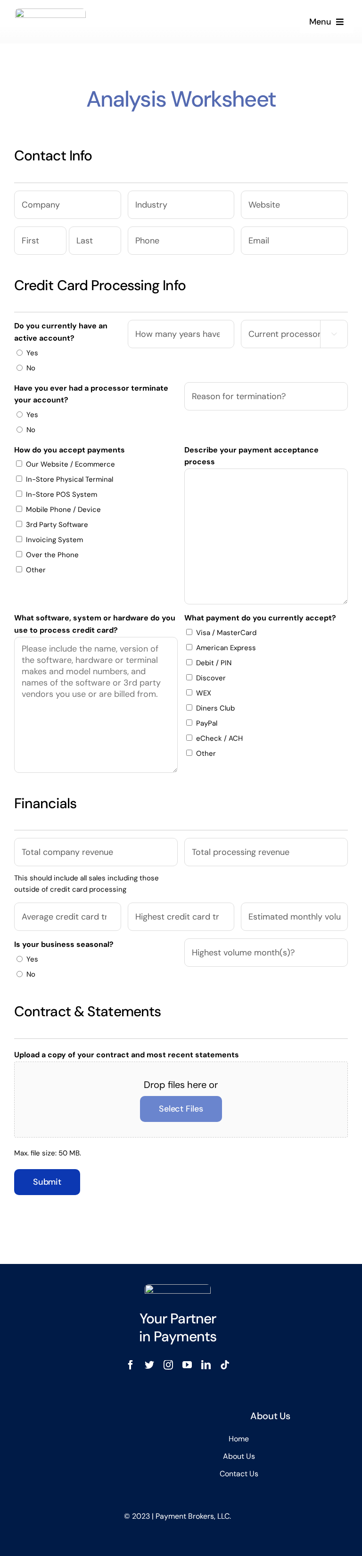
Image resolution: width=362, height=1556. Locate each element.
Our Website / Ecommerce (70, 464)
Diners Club (215, 708)
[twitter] (149, 1365)
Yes (32, 353)
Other (36, 570)
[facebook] (130, 1365)
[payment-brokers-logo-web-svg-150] (50, 13)
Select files (181, 1108)
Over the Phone (52, 555)
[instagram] (168, 1365)
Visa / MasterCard (226, 632)
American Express (226, 648)
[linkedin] (206, 1365)
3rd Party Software (57, 524)
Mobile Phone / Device (63, 509)
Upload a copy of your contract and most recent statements (126, 1055)
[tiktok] (225, 1365)
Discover (211, 678)
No (30, 368)
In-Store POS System (61, 494)
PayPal (206, 723)
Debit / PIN (213, 663)
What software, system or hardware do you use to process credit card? (94, 624)
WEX (203, 693)
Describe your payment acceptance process (251, 456)
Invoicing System (54, 539)
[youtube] (187, 1365)
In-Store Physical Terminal (69, 479)
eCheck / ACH (219, 738)
